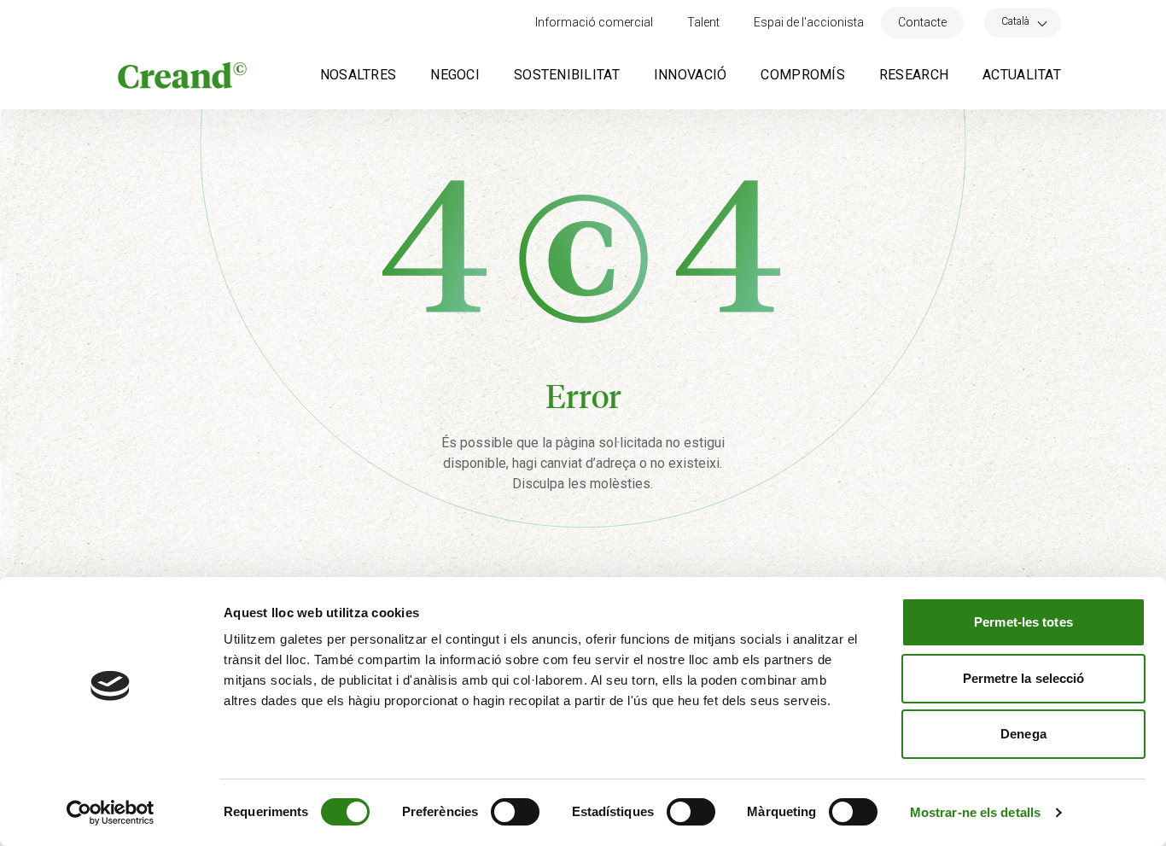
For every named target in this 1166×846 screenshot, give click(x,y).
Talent (703, 22)
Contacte (922, 22)
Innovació (690, 75)
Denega (1023, 733)
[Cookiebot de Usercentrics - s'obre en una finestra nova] (110, 813)
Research (913, 75)
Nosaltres (358, 75)
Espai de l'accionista (809, 22)
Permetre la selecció (1024, 678)
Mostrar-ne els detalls (975, 812)
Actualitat (1021, 75)
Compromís (803, 75)
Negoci (455, 75)
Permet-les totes (1023, 622)
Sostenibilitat (567, 75)
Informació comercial (594, 22)
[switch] (515, 812)
